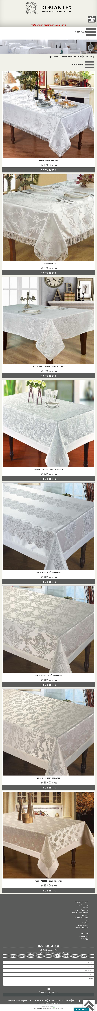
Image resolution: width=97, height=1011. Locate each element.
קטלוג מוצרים (88, 56)
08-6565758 (46, 950)
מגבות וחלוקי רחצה (81, 910)
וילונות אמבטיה (83, 925)
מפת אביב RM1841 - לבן (48, 160)
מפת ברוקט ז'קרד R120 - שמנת (48, 572)
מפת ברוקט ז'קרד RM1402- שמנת (48, 675)
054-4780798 (38, 1009)
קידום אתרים (47, 1009)
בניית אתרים (55, 1009)
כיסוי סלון (85, 915)
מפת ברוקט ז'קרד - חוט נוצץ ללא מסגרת (48, 366)
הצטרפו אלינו (83, 936)
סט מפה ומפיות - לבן (48, 263)
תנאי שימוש (84, 939)
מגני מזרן (85, 907)
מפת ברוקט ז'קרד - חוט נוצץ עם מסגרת (48, 469)
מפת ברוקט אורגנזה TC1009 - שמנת (48, 881)
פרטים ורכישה (48, 170)
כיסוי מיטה (85, 922)
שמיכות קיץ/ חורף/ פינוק (80, 912)
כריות (86, 920)
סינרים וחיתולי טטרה (81, 927)
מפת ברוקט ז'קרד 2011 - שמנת (48, 778)
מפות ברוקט (54, 56)
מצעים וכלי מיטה (82, 905)
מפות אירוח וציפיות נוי (72, 56)
